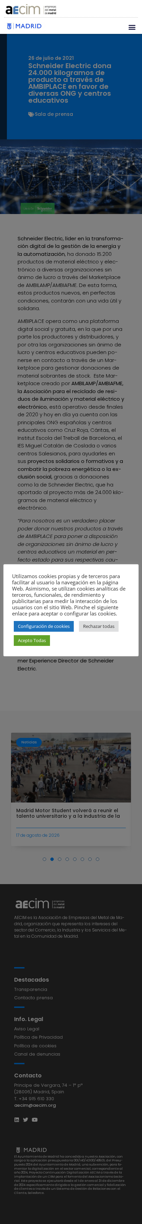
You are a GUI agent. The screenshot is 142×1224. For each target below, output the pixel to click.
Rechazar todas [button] (98, 626)
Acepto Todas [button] (32, 640)
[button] (132, 27)
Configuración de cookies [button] (44, 626)
